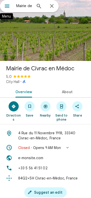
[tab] (23, 91)
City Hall (12, 81)
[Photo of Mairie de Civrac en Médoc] (45, 30)
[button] (45, 148)
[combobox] (24, 6)
